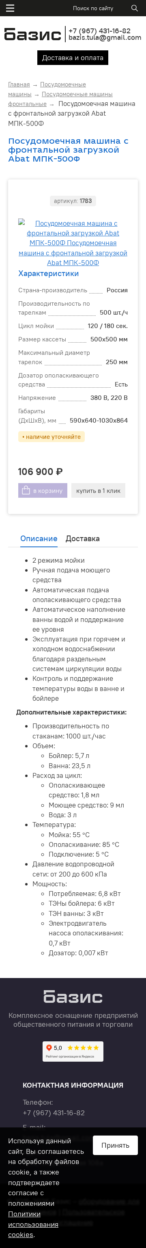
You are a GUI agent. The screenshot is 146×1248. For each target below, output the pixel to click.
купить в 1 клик (98, 490)
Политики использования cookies (33, 1224)
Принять (115, 1145)
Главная (19, 84)
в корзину (47, 490)
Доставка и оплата (72, 57)
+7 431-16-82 (100, 30)
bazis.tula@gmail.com (105, 37)
